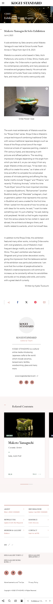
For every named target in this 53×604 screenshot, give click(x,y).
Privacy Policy (33, 582)
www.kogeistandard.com (25, 376)
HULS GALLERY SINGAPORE (34, 556)
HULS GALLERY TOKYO (12, 555)
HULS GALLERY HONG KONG (12, 561)
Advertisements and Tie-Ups (14, 582)
